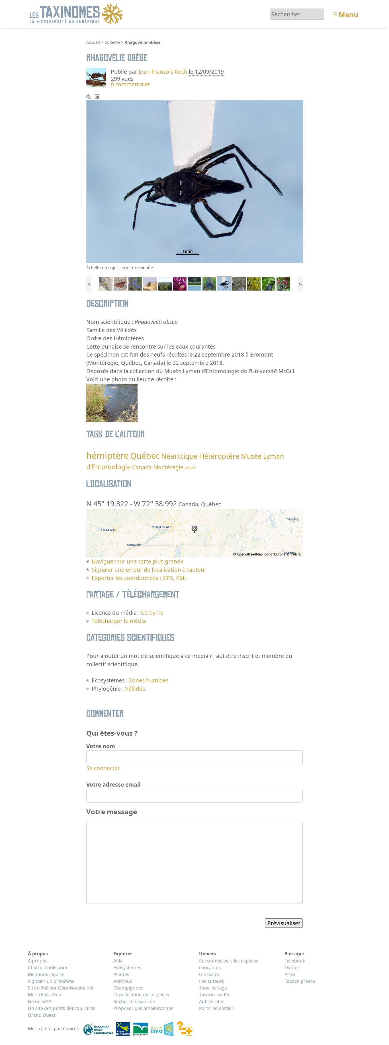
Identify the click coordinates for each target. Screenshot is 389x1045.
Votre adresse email (113, 784)
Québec (145, 455)
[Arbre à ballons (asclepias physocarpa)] (253, 283)
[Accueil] (77, 13)
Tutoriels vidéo (215, 994)
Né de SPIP (39, 1001)
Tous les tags (213, 988)
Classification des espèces (141, 994)
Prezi (289, 974)
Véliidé (190, 468)
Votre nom (100, 746)
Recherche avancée (134, 1001)
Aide (118, 961)
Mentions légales (46, 974)
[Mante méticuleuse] (105, 283)
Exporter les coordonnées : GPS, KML (139, 578)
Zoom (89, 97)
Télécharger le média (98, 97)
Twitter (292, 967)
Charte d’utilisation (48, 967)
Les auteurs (211, 981)
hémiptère (107, 455)
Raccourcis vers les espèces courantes (228, 964)
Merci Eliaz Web (44, 994)
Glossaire (209, 974)
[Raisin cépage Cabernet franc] (268, 283)
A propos (38, 961)
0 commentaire (130, 84)
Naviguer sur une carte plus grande (138, 561)
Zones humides (149, 680)
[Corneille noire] (209, 283)
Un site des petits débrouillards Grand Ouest (61, 1011)
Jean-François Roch (163, 71)
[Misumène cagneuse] (179, 283)
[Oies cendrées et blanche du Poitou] (239, 283)
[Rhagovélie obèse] (224, 283)
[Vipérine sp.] (135, 283)
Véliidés (135, 688)
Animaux (122, 981)
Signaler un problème (51, 981)
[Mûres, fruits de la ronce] (283, 283)
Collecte (112, 42)
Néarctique (179, 456)
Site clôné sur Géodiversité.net (61, 988)
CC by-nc (152, 612)
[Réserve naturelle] (194, 283)
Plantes (121, 974)
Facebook (294, 961)
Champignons (128, 988)
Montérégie (168, 467)
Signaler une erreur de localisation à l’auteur (149, 569)
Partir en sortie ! (216, 1008)
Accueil (93, 42)
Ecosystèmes (127, 967)
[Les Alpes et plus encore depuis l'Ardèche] (164, 283)
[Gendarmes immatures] (120, 283)
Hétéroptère (219, 456)
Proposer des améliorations (143, 1008)
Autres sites (211, 1001)
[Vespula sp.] (150, 283)
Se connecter (103, 768)
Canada (142, 467)
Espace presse (299, 981)
